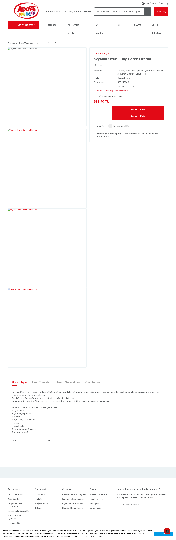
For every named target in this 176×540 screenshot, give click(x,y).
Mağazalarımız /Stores (80, 11)
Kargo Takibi (95, 508)
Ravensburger (102, 53)
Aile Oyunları (137, 70)
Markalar (52, 25)
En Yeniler (99, 29)
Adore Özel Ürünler (73, 29)
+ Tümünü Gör (14, 523)
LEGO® (138, 25)
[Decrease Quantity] (96, 109)
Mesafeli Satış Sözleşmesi (74, 494)
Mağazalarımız (41, 503)
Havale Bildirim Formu (72, 508)
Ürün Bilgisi (19, 382)
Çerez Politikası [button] (96, 536)
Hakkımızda (40, 494)
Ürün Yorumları (41, 382)
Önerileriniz (92, 382)
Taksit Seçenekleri (68, 382)
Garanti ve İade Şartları (73, 499)
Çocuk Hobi (141, 73)
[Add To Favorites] (118, 126)
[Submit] (165, 505)
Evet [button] (163, 534)
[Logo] (26, 10)
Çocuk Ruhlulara (156, 29)
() (161, 11)
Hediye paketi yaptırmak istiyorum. (110, 96)
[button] (167, 531)
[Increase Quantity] (108, 109)
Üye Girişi (163, 3)
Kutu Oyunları (123, 70)
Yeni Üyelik (150, 3)
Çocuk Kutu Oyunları (154, 70)
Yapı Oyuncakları (15, 494)
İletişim (38, 508)
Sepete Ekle (137, 109)
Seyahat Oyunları (126, 73)
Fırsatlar (120, 25)
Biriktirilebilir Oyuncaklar (19, 511)
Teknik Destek (96, 499)
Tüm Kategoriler (25, 24)
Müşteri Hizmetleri (98, 494)
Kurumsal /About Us (56, 11)
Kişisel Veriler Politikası (72, 503)
